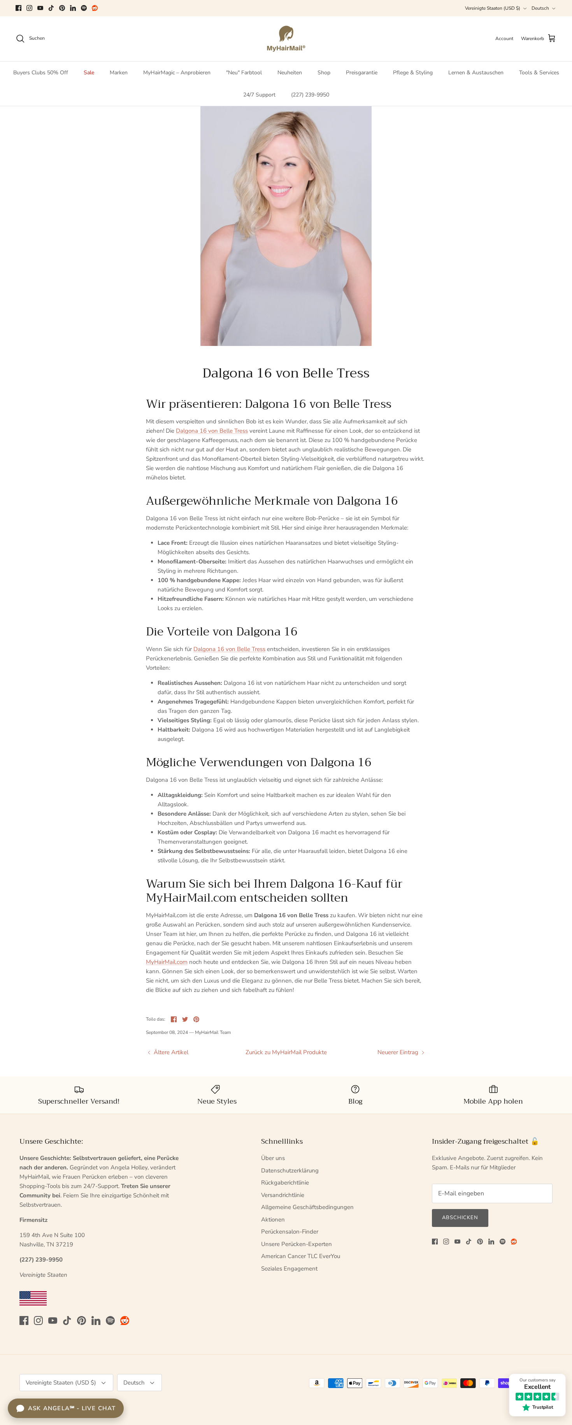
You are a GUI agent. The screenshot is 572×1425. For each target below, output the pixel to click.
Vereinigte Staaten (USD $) (492, 8)
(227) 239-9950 (310, 94)
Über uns (273, 1158)
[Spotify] (84, 8)
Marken (119, 72)
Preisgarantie (361, 72)
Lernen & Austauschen (476, 72)
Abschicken (460, 1217)
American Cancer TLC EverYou (300, 1256)
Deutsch (540, 8)
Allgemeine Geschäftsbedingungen (307, 1207)
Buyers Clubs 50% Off (40, 72)
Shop (324, 72)
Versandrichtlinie (282, 1195)
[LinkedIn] (73, 8)
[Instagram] (29, 8)
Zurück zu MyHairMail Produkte (286, 1052)
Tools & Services (539, 72)
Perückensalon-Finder (289, 1231)
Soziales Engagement (289, 1268)
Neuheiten (289, 72)
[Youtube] (40, 8)
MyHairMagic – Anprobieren (177, 72)
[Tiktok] (51, 8)
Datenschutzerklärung (290, 1170)
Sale (89, 72)
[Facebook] (18, 8)
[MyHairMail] (286, 38)
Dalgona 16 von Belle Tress (212, 431)
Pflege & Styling (413, 72)
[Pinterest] (62, 8)
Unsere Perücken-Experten (296, 1244)
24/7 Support (259, 94)
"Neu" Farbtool (244, 72)
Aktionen (273, 1219)
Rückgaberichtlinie (285, 1182)
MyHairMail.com (167, 962)
